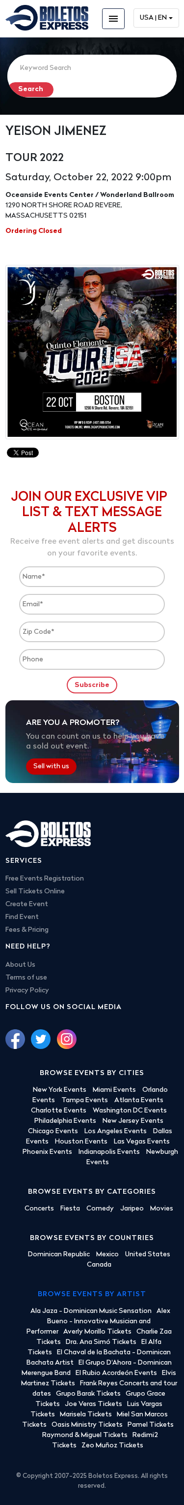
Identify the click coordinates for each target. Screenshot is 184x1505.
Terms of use (26, 978)
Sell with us (51, 766)
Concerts (39, 1208)
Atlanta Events (138, 1100)
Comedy (100, 1208)
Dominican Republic (59, 1254)
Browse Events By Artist (92, 1294)
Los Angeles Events (115, 1131)
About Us (20, 965)
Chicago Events (53, 1131)
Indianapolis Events (109, 1152)
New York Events (59, 1090)
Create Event (26, 904)
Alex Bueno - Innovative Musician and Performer (98, 1322)
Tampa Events (84, 1100)
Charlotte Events (58, 1110)
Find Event (22, 917)
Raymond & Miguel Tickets (85, 1435)
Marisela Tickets (86, 1414)
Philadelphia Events (65, 1121)
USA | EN (153, 18)
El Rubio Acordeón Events (116, 1373)
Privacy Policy (27, 990)
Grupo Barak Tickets (88, 1394)
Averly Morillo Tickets (97, 1332)
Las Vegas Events (142, 1141)
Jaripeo (132, 1208)
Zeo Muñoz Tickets (112, 1445)
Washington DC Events (130, 1110)
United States (147, 1254)
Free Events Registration (44, 879)
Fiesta (70, 1208)
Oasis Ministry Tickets (87, 1425)
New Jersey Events (133, 1121)
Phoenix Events (47, 1152)
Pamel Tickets (151, 1425)
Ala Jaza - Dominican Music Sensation (91, 1311)
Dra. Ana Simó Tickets (101, 1342)
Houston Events (81, 1141)
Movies (161, 1208)
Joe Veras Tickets (93, 1404)
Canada (99, 1265)
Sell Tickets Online (35, 891)
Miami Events (114, 1090)
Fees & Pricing (27, 930)
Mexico (107, 1254)
